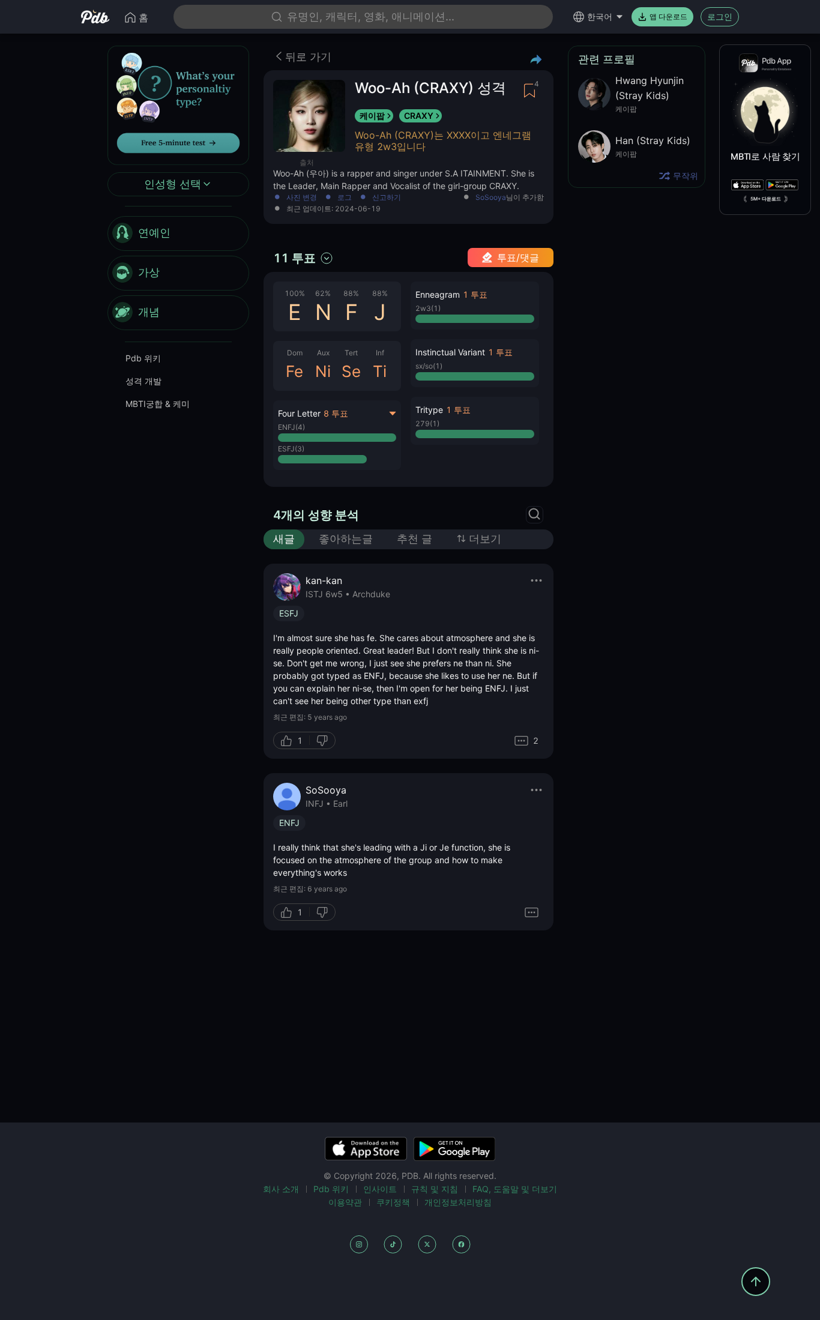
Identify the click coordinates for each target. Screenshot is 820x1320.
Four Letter (299, 413)
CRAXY (418, 115)
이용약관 (345, 1202)
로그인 (719, 16)
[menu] (178, 273)
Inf (380, 352)
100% (295, 293)
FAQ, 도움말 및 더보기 (514, 1189)
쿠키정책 (393, 1202)
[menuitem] (178, 233)
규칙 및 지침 (434, 1189)
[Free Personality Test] (178, 104)
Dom (295, 352)
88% (351, 293)
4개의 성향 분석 (316, 515)
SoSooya (490, 197)
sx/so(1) (428, 365)
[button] (474, 305)
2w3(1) (428, 308)
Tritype (429, 410)
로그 (344, 198)
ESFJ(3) (291, 448)
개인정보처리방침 (458, 1202)
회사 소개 (281, 1189)
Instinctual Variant (450, 352)
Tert (351, 352)
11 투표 (294, 258)
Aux (323, 352)
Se (351, 371)
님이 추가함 (509, 198)
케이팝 (372, 115)
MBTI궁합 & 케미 (157, 404)
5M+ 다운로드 (765, 199)
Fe (294, 371)
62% (323, 293)
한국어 (599, 16)
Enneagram (437, 294)
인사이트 (380, 1189)
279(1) (427, 423)
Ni (323, 371)
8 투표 (336, 413)
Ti (380, 371)
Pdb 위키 (143, 358)
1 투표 (475, 294)
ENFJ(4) (291, 427)
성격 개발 (143, 381)
